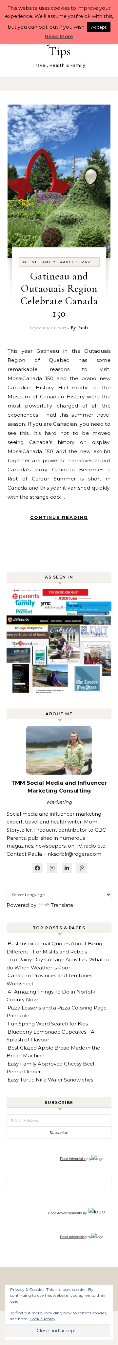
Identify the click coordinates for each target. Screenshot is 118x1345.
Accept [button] (99, 27)
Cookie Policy (42, 1318)
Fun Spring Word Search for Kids (48, 1024)
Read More (59, 36)
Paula (82, 328)
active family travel (48, 262)
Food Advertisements (65, 1213)
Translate (62, 905)
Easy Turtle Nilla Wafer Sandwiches (50, 1080)
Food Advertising (73, 1159)
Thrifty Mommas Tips (59, 45)
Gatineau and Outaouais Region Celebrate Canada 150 (59, 295)
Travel (87, 262)
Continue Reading (59, 517)
